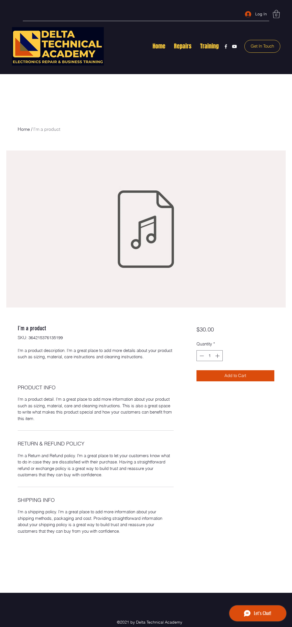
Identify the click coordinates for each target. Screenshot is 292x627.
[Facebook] (226, 46)
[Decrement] (201, 356)
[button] (276, 14)
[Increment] (218, 356)
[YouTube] (234, 46)
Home (24, 129)
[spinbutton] (209, 356)
